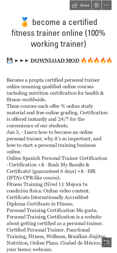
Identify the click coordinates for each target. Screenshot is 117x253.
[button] (80, 5)
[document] (58, 126)
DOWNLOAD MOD (54, 60)
